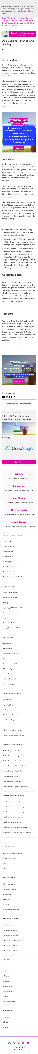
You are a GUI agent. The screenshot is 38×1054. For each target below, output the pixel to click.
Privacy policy (7, 971)
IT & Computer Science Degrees (13, 715)
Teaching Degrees (8, 710)
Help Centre (6, 1022)
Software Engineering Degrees (12, 730)
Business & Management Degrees (13, 735)
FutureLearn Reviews (9, 889)
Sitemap (5, 996)
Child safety (6, 1017)
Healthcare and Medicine (10, 597)
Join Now (19, 462)
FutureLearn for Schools (10, 945)
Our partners (7, 925)
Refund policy (7, 976)
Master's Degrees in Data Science (13, 761)
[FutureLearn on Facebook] (10, 1043)
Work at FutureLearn (9, 858)
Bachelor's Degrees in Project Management (16, 827)
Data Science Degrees (9, 720)
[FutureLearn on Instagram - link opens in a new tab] (14, 1043)
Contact (5, 1027)
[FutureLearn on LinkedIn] (27, 1043)
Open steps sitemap (9, 1001)
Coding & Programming (10, 679)
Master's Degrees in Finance (11, 776)
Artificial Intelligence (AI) (10, 654)
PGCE (4, 725)
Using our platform (9, 884)
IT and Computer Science (10, 613)
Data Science (7, 659)
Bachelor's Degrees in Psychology (13, 807)
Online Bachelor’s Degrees (11, 572)
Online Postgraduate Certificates (13, 577)
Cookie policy (7, 981)
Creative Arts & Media (9, 623)
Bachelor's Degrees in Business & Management (17, 832)
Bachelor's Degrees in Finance (12, 822)
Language (6, 618)
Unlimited (6, 904)
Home (4, 18)
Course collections (8, 684)
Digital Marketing (8, 643)
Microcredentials (8, 551)
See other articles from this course (19, 403)
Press (4, 863)
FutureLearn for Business (10, 935)
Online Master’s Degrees (10, 567)
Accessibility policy (9, 991)
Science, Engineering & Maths (12, 628)
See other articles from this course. (22, 34)
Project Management (9, 674)
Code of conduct (8, 986)
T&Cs (4, 966)
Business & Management (16, 18)
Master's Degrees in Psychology (13, 751)
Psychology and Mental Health (12, 608)
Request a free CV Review (11, 909)
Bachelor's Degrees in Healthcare (13, 802)
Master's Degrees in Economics (12, 781)
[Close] (35, 3)
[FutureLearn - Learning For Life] (19, 1048)
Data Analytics (7, 649)
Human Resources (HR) (10, 664)
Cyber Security (7, 669)
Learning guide (7, 894)
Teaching (5, 603)
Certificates (6, 899)
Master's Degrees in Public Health (13, 771)
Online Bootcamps (8, 557)
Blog (4, 868)
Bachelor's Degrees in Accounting (13, 812)
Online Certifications (9, 546)
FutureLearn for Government (12, 940)
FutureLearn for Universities (11, 930)
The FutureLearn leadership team (13, 853)
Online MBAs (7, 700)
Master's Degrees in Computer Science (15, 756)
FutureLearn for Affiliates (10, 950)
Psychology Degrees (9, 705)
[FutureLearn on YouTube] (23, 1043)
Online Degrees (7, 562)
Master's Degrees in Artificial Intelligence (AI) (17, 786)
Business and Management (11, 592)
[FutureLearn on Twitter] (18, 1043)
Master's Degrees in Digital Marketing (14, 766)
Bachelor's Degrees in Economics (13, 817)
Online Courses (7, 541)
